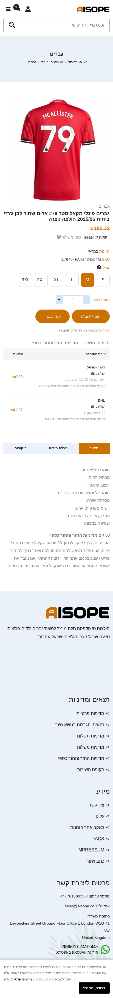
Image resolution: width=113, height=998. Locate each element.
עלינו (100, 816)
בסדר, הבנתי (94, 988)
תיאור (94, 448)
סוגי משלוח (71, 237)
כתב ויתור (95, 861)
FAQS (98, 838)
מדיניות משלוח (94, 343)
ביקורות (21, 448)
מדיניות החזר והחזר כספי (55, 343)
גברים (104, 206)
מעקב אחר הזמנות (87, 827)
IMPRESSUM (90, 850)
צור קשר (96, 805)
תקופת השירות (90, 769)
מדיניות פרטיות (90, 713)
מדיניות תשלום (90, 736)
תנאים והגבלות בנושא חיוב (79, 724)
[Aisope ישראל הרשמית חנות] (93, 9)
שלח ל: (95, 237)
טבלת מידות (58, 448)
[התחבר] (28, 9)
